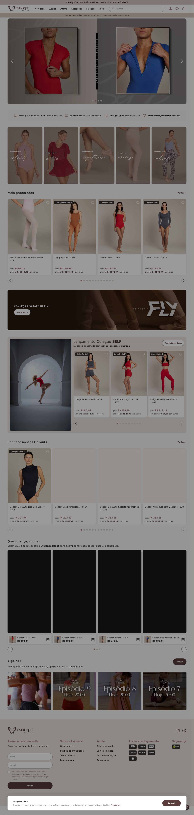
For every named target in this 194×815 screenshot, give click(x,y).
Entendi (171, 803)
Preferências (116, 805)
